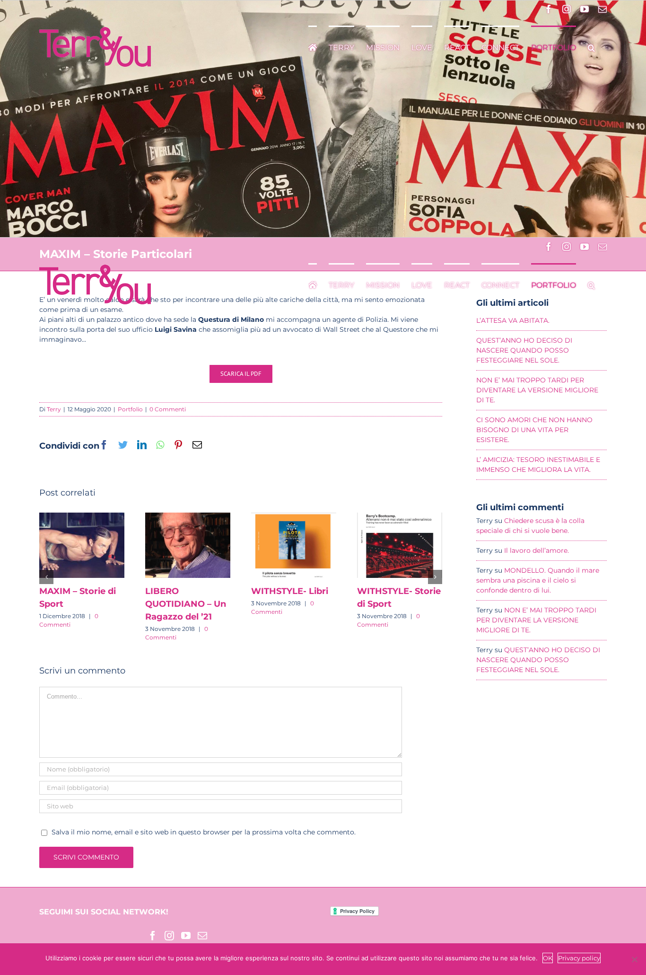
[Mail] (202, 935)
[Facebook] (152, 935)
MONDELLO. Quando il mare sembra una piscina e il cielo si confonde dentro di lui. (537, 580)
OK (547, 958)
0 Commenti (167, 409)
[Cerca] (591, 47)
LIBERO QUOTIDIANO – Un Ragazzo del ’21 (185, 604)
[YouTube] (186, 935)
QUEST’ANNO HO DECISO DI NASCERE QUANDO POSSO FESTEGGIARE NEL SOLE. (538, 660)
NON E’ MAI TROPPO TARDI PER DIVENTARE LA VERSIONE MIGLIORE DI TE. (536, 620)
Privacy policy (579, 958)
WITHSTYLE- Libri (289, 591)
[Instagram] (169, 935)
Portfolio (130, 409)
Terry (54, 409)
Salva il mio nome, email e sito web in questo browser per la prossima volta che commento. (204, 832)
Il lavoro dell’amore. (536, 550)
